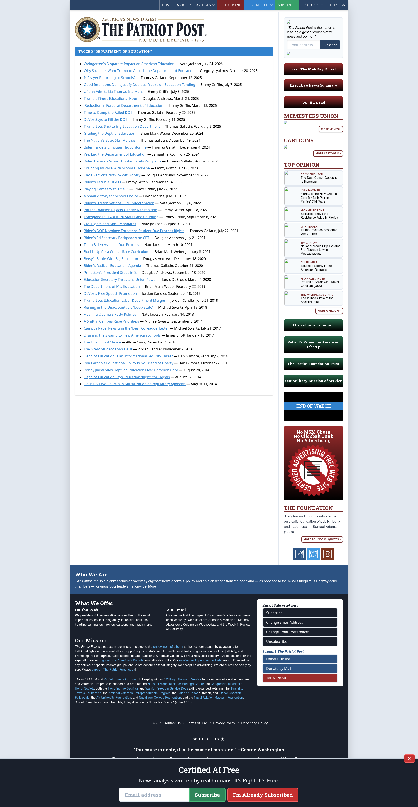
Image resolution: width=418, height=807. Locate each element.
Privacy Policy (224, 722)
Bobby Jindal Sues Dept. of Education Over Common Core (131, 370)
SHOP (333, 5)
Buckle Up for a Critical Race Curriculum (116, 251)
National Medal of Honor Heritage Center (176, 683)
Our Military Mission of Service (313, 380)
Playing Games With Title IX (106, 189)
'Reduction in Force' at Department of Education (123, 105)
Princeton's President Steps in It (110, 272)
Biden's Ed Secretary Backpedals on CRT (116, 237)
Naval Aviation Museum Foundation (218, 697)
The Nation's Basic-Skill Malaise (109, 140)
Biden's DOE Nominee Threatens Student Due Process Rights (134, 230)
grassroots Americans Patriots (122, 660)
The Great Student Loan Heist (108, 349)
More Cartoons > (328, 153)
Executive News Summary (313, 85)
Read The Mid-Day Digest (313, 69)
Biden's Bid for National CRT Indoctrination (119, 203)
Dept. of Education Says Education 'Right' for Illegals (127, 377)
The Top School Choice (102, 342)
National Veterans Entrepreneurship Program (139, 693)
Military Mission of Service (183, 679)
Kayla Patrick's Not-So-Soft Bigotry (112, 175)
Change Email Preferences (288, 632)
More (152, 586)
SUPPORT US (287, 5)
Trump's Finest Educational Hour (111, 98)
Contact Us (172, 722)
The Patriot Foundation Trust (313, 364)
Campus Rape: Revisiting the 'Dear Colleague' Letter (126, 328)
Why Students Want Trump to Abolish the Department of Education (139, 70)
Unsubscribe (276, 641)
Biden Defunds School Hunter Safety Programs (122, 161)
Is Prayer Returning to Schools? (109, 77)
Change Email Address (284, 622)
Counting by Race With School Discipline (117, 168)
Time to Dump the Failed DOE (108, 112)
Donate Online (278, 658)
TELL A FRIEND (230, 5)
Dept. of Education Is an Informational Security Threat (128, 356)
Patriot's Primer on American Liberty (313, 344)
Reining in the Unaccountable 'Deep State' (118, 307)
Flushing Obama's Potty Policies (110, 314)
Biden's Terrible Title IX (102, 182)
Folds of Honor (187, 693)
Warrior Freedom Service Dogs (166, 688)
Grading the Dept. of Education (109, 133)
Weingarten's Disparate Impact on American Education (129, 63)
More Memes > (331, 129)
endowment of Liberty (168, 646)
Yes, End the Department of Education (115, 154)
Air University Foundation (113, 697)
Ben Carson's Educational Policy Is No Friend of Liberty (128, 363)
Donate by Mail (278, 668)
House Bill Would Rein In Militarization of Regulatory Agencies (135, 384)
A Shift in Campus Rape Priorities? (111, 321)
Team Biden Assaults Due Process (111, 244)
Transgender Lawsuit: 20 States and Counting (121, 216)
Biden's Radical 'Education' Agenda (112, 265)
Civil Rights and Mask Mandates (110, 223)
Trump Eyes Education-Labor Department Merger (124, 300)
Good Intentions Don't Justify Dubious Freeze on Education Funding (139, 84)
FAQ (153, 722)
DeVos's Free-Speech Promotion (110, 293)
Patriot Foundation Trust (120, 679)
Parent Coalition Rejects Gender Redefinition (120, 210)
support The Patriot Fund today (113, 669)
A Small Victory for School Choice (111, 196)
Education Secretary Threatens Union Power (120, 279)
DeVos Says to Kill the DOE (105, 119)
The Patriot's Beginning (314, 325)
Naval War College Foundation (160, 697)
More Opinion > (329, 311)
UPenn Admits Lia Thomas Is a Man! (113, 91)
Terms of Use (197, 722)
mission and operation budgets (200, 660)
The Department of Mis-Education (112, 286)
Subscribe (330, 45)
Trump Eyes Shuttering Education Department (122, 126)
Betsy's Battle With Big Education (111, 258)
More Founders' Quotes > (322, 539)
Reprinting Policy (254, 722)
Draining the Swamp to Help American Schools (122, 335)
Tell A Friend (313, 102)
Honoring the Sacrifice (123, 688)
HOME (166, 5)
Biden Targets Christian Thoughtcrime (115, 147)
